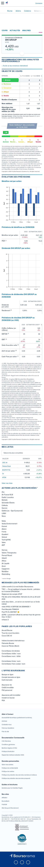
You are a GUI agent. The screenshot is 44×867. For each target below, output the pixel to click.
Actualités (15, 30)
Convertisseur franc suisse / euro (13, 664)
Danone (4, 508)
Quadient (5, 534)
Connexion (38, 3)
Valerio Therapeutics (9, 552)
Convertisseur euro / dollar (11, 656)
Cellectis (5, 505)
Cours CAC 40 (7, 635)
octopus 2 (5, 619)
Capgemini (5, 569)
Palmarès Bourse (8, 643)
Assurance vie (7, 685)
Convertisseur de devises (11, 651)
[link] (17, 717)
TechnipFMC (6, 540)
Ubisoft (4, 558)
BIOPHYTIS (6, 470)
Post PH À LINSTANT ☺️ (10, 612)
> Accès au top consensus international (15, 66)
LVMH (4, 513)
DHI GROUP (11, 39)
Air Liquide (5, 563)
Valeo (4, 542)
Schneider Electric (8, 502)
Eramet (4, 526)
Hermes (4, 550)
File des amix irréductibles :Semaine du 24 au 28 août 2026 (21, 598)
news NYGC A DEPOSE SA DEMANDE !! (16, 606)
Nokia (4, 521)
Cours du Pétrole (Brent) (10, 646)
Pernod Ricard (7, 555)
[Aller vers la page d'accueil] (6, 3)
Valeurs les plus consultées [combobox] (13, 453)
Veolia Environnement (9, 523)
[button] (2, 3)
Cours (4, 30)
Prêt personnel (7, 690)
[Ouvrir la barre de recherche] (29, 3)
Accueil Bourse (7, 630)
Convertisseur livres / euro (11, 661)
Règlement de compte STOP (12, 594)
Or (3, 474)
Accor (4, 566)
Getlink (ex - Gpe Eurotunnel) (12, 511)
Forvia (4, 531)
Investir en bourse (8, 698)
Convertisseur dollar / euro (11, 653)
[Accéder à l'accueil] (3, 11)
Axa (3, 492)
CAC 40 (4, 462)
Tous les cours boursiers (10, 633)
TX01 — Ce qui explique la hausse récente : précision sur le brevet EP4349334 (21, 590)
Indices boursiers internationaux (13, 640)
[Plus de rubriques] (40, 30)
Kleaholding (6, 574)
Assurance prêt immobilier (11, 695)
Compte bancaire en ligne (11, 677)
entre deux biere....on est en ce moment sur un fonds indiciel (21, 603)
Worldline (5, 571)
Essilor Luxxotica (8, 497)
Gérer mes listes (7, 483)
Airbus (4, 561)
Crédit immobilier (8, 687)
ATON (4, 477)
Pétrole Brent (6, 466)
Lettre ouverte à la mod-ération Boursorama (17, 586)
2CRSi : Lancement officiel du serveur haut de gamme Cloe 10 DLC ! (21, 615)
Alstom (4, 529)
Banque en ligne (7, 674)
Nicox (4, 516)
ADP (3, 545)
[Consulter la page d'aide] (33, 3)
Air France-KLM (7, 494)
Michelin (5, 500)
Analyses (26, 30)
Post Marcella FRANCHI (10, 609)
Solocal (4, 537)
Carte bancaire (7, 680)
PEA (3, 700)
